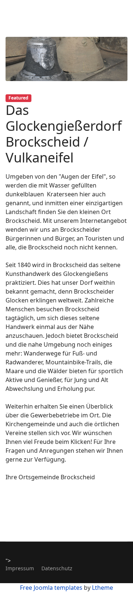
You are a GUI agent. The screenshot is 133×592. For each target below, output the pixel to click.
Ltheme (102, 588)
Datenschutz (56, 568)
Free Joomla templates (51, 588)
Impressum (20, 568)
